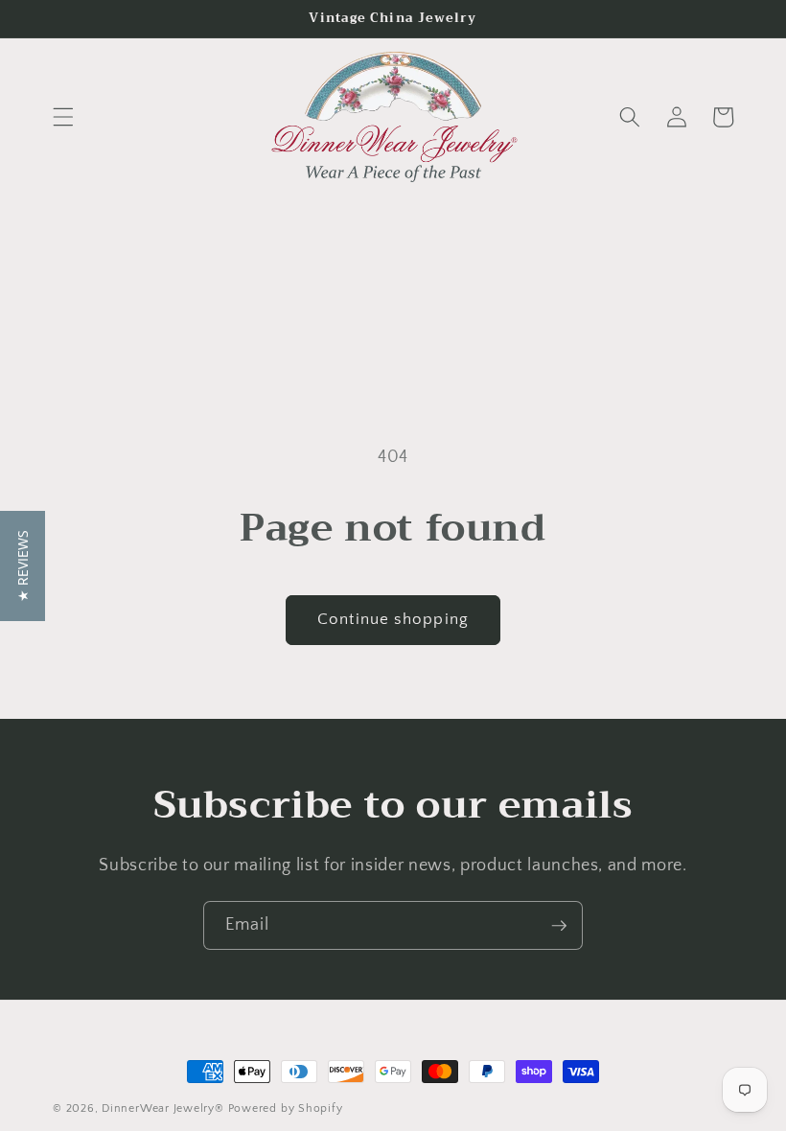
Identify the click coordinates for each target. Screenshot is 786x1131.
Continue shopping (393, 619)
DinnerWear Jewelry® (163, 1108)
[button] (63, 117)
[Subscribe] (559, 926)
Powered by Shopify (285, 1108)
